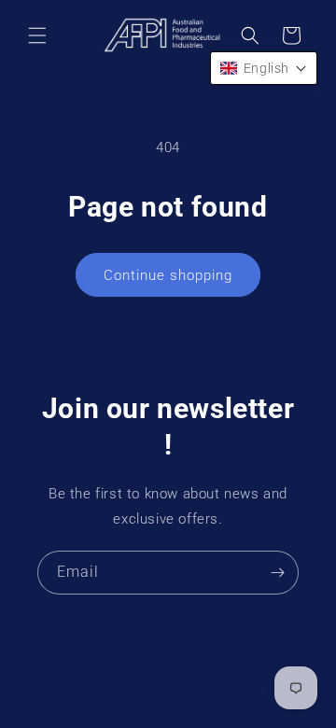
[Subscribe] (277, 573)
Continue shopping (168, 275)
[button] (37, 35)
